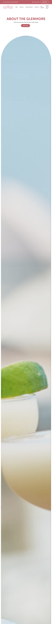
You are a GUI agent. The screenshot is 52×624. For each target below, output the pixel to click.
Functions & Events (28, 7)
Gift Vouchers (42, 7)
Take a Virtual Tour (47, 7)
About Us (21, 7)
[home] (8, 7)
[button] (21, 7)
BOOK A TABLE (25, 25)
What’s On (37, 7)
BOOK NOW (45, 2)
